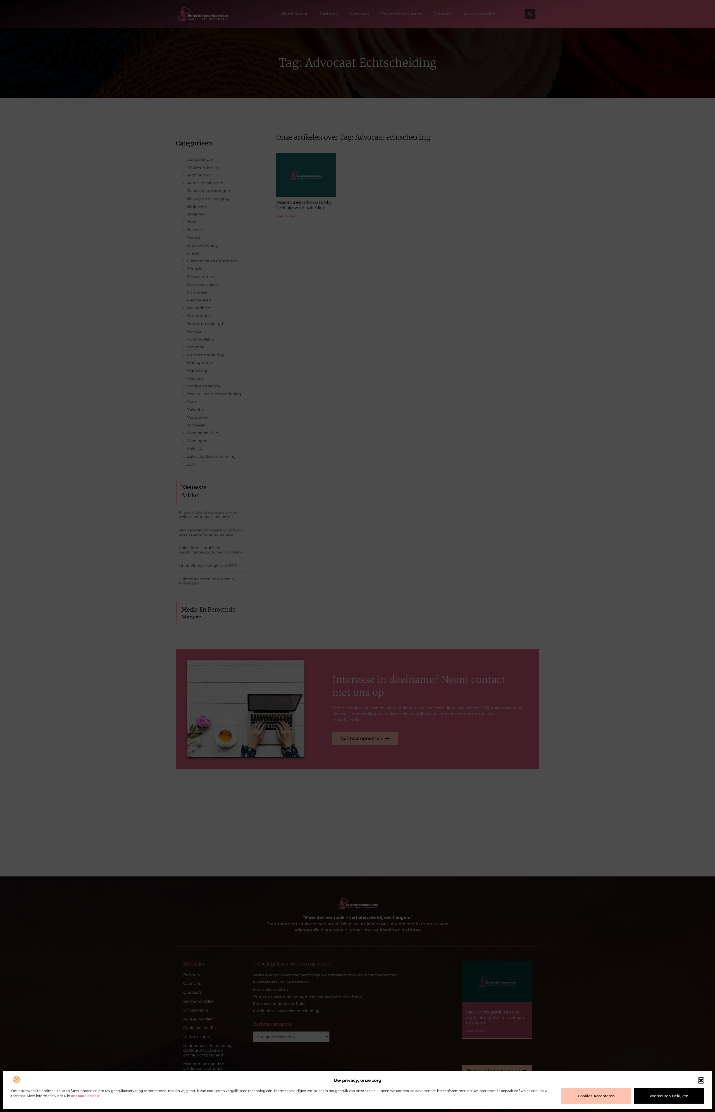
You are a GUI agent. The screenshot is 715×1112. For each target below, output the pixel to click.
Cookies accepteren (596, 1096)
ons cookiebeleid (85, 1096)
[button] (701, 1080)
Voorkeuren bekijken (669, 1096)
